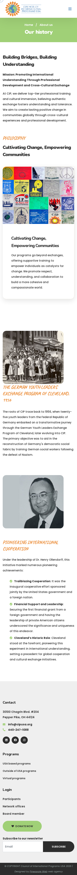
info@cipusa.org (20, 724)
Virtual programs (14, 778)
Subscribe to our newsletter (23, 838)
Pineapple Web (38, 871)
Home (29, 25)
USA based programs (17, 763)
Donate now (24, 826)
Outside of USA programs (19, 771)
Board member (13, 814)
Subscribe (59, 846)
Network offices (14, 806)
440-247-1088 (18, 730)
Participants (12, 799)
